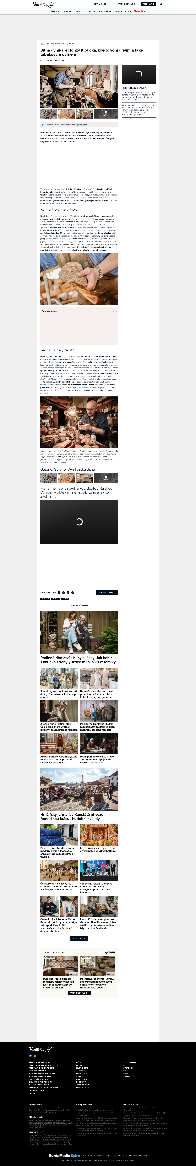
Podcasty (81, 1082)
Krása (79, 1065)
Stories (80, 1076)
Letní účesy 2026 (61, 1125)
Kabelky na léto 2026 (48, 1125)
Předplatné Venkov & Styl (41, 1068)
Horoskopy (81, 1079)
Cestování (91, 11)
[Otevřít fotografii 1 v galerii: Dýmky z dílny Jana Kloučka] (48, 114)
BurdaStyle (122, 1156)
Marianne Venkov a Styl (56, 44)
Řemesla (55, 11)
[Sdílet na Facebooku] (59, 592)
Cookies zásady (36, 1090)
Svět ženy (128, 1068)
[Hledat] (161, 4)
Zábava (79, 1071)
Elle (125, 1065)
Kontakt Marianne (38, 1071)
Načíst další (79, 938)
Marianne (91, 1156)
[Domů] (42, 4)
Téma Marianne (83, 1085)
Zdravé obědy (52, 1112)
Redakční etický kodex (40, 1079)
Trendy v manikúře (35, 1120)
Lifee (125, 1074)
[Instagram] (35, 1055)
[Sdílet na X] (63, 592)
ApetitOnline (129, 1062)
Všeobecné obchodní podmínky (44, 1088)
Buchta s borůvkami (48, 1144)
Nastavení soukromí (39, 1085)
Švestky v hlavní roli (50, 1135)
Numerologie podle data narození (52, 1110)
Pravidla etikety (34, 1108)
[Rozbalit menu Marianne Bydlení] (136, 4)
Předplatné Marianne (39, 1062)
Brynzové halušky (35, 1144)
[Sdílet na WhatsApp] (72, 592)
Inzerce (33, 1093)
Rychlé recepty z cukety (64, 1144)
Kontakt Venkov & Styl (40, 1076)
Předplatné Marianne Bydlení (43, 1065)
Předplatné (148, 4)
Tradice (78, 11)
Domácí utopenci (62, 1142)
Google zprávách (80, 125)
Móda (78, 1062)
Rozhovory (81, 1074)
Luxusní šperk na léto (36, 1127)
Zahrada (67, 11)
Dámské (108, 1156)
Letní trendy (42, 1112)
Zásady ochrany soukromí (42, 1082)
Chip (125, 1071)
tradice (55, 599)
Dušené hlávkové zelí (35, 1135)
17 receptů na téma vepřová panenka (55, 1137)
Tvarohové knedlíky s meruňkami (53, 1139)
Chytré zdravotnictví (59, 1123)
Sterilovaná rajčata (35, 1139)
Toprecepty (129, 1076)
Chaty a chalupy (123, 11)
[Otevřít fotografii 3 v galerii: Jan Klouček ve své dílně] (84, 114)
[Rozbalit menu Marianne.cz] (107, 4)
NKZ (114, 1156)
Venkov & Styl (83, 1088)
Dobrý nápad (105, 11)
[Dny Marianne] (140, 11)
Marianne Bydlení (126, 4)
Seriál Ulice (48, 1123)
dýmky (65, 599)
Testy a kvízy (57, 1108)
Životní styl (82, 1068)
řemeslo (45, 599)
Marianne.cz (100, 4)
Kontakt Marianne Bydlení (42, 1074)
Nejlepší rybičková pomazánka (45, 1142)
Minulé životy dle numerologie (51, 1120)
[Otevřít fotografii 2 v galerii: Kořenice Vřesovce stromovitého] (66, 114)
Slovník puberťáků (46, 1108)
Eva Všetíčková (46, 60)
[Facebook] (30, 1055)
